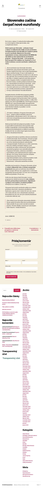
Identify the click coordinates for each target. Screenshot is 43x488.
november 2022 (26, 367)
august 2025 (26, 312)
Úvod (24, 457)
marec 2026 (26, 300)
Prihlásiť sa (25, 471)
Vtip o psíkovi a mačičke (8, 306)
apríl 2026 (25, 299)
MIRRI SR (8, 220)
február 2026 (26, 302)
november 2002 (26, 420)
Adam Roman (26, 433)
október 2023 (26, 349)
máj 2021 (25, 398)
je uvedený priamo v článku (18, 28)
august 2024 (26, 332)
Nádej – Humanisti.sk (7, 344)
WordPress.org (26, 476)
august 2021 (26, 393)
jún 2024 (25, 336)
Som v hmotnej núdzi (7, 346)
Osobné (24, 449)
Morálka (25, 443)
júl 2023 (25, 354)
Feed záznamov (26, 472)
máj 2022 (25, 378)
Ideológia (25, 440)
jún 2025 (25, 315)
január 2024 (25, 344)
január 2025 (25, 324)
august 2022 (26, 373)
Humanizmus (26, 438)
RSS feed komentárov (28, 474)
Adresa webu (7, 266)
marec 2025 (26, 320)
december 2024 (26, 325)
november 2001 (26, 421)
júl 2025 (25, 314)
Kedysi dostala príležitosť (8, 300)
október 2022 (26, 369)
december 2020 (27, 406)
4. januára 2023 (31, 28)
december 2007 (27, 415)
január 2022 (25, 384)
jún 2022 (25, 376)
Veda (24, 459)
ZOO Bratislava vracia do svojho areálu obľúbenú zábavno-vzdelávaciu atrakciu (10, 314)
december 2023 (26, 346)
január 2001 (25, 425)
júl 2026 (25, 294)
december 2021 (26, 386)
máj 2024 (25, 337)
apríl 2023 (25, 359)
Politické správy (26, 450)
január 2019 (25, 411)
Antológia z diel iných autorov (30, 435)
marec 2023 (26, 361)
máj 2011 (25, 413)
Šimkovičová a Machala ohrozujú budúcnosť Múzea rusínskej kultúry (11, 328)
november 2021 (26, 388)
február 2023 (26, 362)
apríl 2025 (25, 319)
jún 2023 (25, 356)
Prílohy (24, 454)
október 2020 (26, 409)
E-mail (23, 260)
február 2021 (26, 403)
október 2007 (26, 416)
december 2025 (26, 305)
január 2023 (25, 364)
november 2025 (26, 307)
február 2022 (26, 383)
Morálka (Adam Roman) (28, 445)
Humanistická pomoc (28, 437)
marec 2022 (25, 381)
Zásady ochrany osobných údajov (21, 484)
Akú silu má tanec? (6, 309)
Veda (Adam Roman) (28, 460)
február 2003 (26, 418)
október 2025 (26, 309)
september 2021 (27, 391)
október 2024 (26, 329)
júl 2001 (24, 423)
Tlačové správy (21, 16)
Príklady (25, 452)
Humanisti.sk (9, 484)
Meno (6, 260)
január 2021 (25, 404)
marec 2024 (26, 341)
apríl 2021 (25, 399)
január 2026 (25, 304)
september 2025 (27, 310)
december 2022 (26, 366)
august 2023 (26, 352)
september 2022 (27, 371)
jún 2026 (25, 295)
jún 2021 (25, 396)
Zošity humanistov (27, 462)
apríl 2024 (25, 339)
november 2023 (26, 347)
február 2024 (26, 342)
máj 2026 (25, 297)
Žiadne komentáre (22, 31)
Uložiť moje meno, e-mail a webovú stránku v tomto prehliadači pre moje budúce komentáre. (21, 272)
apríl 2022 (25, 379)
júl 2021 (24, 394)
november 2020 (26, 408)
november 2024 (26, 327)
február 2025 (26, 322)
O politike (25, 447)
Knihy (24, 442)
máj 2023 (25, 357)
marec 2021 (25, 401)
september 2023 (27, 351)
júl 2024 (25, 334)
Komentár (7, 249)
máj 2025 (25, 317)
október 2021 (26, 389)
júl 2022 (24, 374)
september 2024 (27, 331)
